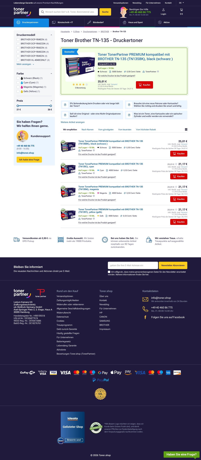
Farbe (20, 73)
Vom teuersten (124, 129)
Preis (20, 100)
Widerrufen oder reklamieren (70, 304)
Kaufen (146, 85)
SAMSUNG (104, 321)
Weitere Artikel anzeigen (73, 122)
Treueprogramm (64, 325)
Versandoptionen (120, 3)
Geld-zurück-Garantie (67, 329)
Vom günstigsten (106, 129)
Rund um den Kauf (67, 291)
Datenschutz (63, 316)
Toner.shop (105, 291)
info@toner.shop (25, 153)
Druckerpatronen (90, 31)
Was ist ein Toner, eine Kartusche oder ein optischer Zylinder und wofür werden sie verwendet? (158, 115)
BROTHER (105, 31)
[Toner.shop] (22, 11)
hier (146, 274)
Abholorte (61, 349)
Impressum (104, 329)
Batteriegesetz (64, 341)
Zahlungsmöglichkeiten (68, 300)
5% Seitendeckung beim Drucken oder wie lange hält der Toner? (94, 104)
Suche (105, 12)
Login (163, 14)
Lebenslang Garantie (67, 345)
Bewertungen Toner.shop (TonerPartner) (76, 353)
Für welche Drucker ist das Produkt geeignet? (116, 76)
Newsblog (137, 3)
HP (100, 312)
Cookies (60, 321)
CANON (103, 316)
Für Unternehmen (153, 3)
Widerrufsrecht (64, 312)
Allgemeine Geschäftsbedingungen (73, 308)
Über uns (103, 296)
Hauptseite (65, 31)
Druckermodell (26, 34)
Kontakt (168, 3)
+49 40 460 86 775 (140, 12)
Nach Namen (88, 129)
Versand (114, 84)
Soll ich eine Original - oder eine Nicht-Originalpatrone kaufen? (95, 115)
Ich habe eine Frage (29, 159)
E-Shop (76, 31)
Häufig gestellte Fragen (68, 333)
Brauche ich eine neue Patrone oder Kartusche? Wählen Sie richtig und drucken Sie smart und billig (157, 104)
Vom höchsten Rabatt (146, 129)
